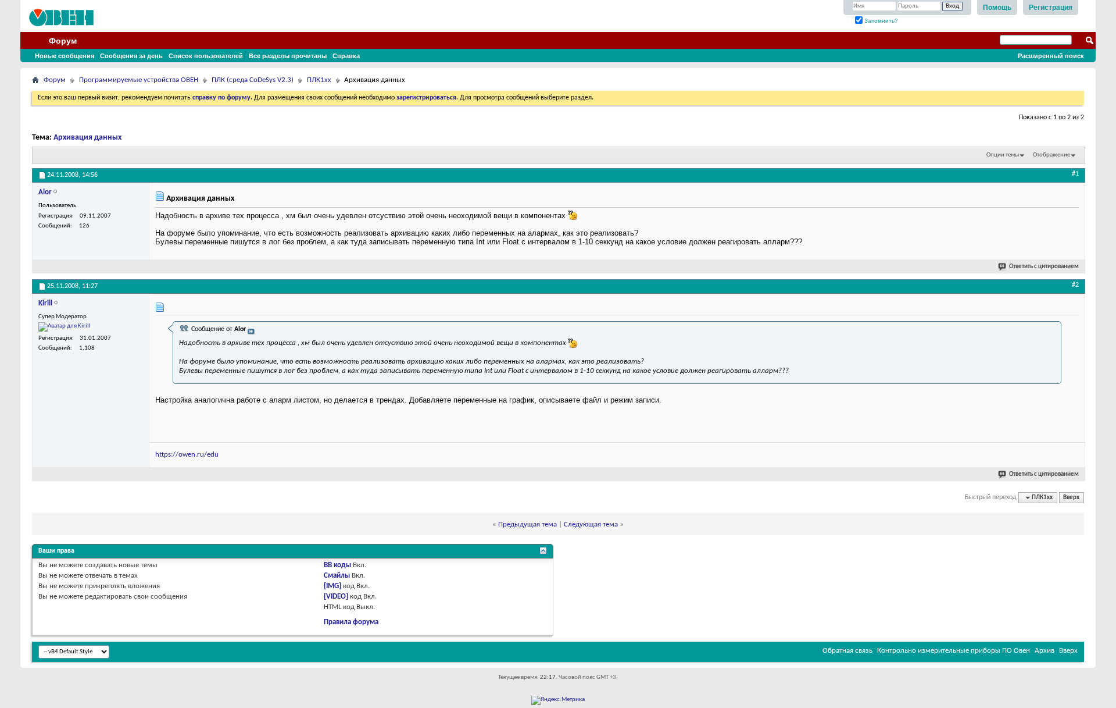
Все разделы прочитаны (288, 55)
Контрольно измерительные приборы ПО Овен (953, 650)
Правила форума (351, 622)
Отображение (1051, 155)
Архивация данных (87, 137)
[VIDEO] (336, 596)
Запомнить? (880, 20)
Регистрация (1050, 7)
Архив (1044, 650)
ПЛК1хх (319, 80)
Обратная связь (847, 650)
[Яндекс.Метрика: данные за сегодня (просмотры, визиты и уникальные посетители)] (558, 700)
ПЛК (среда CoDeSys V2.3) (253, 80)
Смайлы (337, 575)
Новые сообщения (64, 55)
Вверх (1071, 497)
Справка (346, 55)
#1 (1075, 173)
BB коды (337, 565)
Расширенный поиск (1051, 55)
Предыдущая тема (527, 524)
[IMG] (332, 586)
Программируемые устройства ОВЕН (138, 80)
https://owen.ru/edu (187, 454)
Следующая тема (591, 524)
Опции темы (1002, 155)
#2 (1075, 285)
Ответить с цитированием (1044, 267)
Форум (63, 40)
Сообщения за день (131, 55)
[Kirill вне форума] (64, 327)
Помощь (997, 7)
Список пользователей (206, 55)
